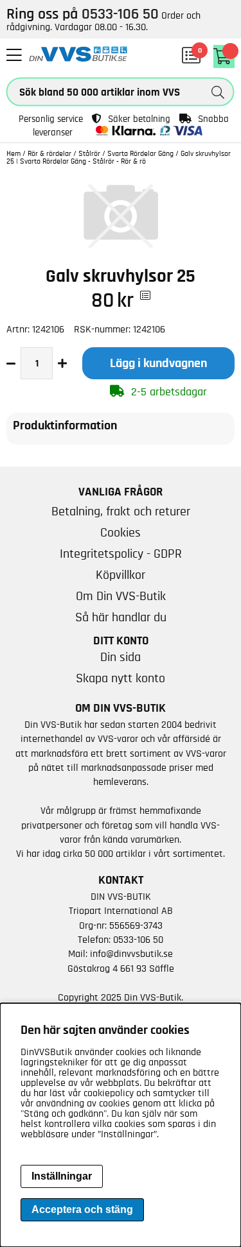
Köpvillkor (120, 575)
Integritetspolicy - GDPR (121, 553)
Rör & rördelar (49, 153)
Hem (13, 153)
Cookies (120, 532)
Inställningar (61, 1176)
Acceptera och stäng (82, 1209)
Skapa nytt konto (120, 678)
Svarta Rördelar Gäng (140, 153)
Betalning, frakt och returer (120, 511)
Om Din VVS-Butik (121, 596)
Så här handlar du (120, 617)
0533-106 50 (138, 939)
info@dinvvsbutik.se (131, 954)
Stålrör (89, 153)
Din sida (120, 657)
